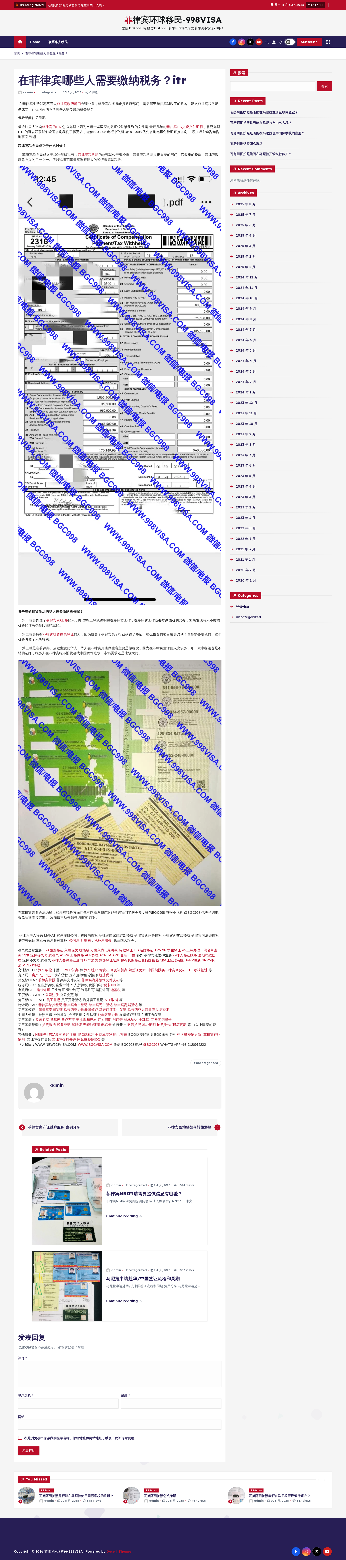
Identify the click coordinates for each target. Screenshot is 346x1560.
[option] (68, 1495)
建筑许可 (43, 990)
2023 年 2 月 (246, 507)
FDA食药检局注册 (62, 1034)
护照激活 (49, 1025)
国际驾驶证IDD (88, 1039)
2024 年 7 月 (246, 330)
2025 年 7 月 (245, 215)
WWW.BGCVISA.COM (95, 1044)
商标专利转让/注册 (113, 1034)
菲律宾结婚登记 (50, 1005)
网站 (21, 1417)
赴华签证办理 (108, 1014)
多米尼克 (42, 1020)
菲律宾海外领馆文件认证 (100, 980)
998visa (242, 607)
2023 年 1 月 (245, 518)
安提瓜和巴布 (86, 1020)
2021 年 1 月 (245, 560)
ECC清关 (91, 960)
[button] (319, 1480)
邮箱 (125, 1396)
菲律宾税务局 (88, 154)
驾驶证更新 (137, 970)
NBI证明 (41, 1034)
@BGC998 (151, 1044)
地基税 (104, 975)
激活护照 (134, 1025)
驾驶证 (104, 970)
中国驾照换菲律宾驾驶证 (167, 970)
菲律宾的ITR (52, 127)
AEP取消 (111, 1000)
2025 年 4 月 (246, 235)
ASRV (64, 955)
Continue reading (122, 1216)
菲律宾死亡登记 (101, 1005)
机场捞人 (86, 950)
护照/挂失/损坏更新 (171, 1025)
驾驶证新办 (118, 970)
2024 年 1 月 (246, 392)
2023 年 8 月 (246, 445)
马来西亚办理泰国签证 (81, 1009)
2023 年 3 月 (245, 497)
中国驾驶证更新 (189, 1034)
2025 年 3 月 (245, 246)
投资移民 (52, 955)
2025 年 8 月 (246, 204)
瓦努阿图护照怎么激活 (246, 143)
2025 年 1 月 (245, 267)
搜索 (241, 73)
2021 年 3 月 (245, 549)
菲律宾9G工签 (57, 620)
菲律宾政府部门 (69, 104)
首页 (17, 53)
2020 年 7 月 (246, 570)
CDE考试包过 (197, 970)
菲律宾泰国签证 (51, 1009)
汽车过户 (91, 970)
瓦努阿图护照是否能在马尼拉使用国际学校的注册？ (267, 133)
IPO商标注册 (88, 1034)
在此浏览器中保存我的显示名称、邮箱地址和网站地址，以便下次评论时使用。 (81, 1438)
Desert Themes (119, 1551)
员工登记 (53, 1000)
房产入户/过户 (42, 975)
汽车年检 (45, 970)
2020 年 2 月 (246, 580)
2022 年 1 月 (245, 539)
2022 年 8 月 (246, 528)
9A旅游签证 (54, 950)
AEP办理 (92, 955)
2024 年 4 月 (246, 361)
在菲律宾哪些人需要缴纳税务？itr (48, 53)
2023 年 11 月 (246, 413)
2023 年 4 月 (246, 486)
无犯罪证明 (91, 1025)
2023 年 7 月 (245, 455)
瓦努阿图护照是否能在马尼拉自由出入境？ (261, 123)
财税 (87, 940)
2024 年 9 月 (246, 309)
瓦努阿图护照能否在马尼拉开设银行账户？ (261, 154)
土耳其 (144, 1020)
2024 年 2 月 (246, 382)
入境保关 (71, 950)
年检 (132, 955)
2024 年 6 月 (246, 340)
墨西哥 (118, 1020)
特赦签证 (126, 950)
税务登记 (64, 1025)
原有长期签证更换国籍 (138, 960)
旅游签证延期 (109, 960)
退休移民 (37, 955)
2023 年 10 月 (246, 424)
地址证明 (149, 1025)
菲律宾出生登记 (75, 1005)
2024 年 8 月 (246, 319)
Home (35, 42)
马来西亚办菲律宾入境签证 (148, 1009)
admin (28, 92)
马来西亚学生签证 (113, 1009)
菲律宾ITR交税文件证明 (184, 127)
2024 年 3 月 (246, 371)
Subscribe (309, 42)
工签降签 (77, 955)
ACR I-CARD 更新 (113, 955)
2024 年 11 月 (246, 288)
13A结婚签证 (143, 950)
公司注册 (76, 940)
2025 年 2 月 (246, 256)
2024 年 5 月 (246, 350)
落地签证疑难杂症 (169, 960)
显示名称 (25, 1396)
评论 (22, 1358)
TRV (157, 950)
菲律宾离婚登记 (126, 1005)
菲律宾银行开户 (64, 1039)
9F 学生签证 (171, 950)
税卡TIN (110, 985)
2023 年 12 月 (246, 403)
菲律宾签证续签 (185, 955)
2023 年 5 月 (245, 476)
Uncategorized (47, 92)
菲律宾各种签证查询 (67, 960)
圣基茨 (55, 1020)
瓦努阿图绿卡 (161, 1020)
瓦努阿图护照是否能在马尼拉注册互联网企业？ (264, 112)
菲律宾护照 (46, 980)
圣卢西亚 (68, 1020)
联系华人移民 (58, 42)
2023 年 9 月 (246, 434)
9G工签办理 (191, 950)
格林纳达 (131, 1020)
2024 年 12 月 (247, 277)
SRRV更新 (193, 960)
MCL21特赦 (31, 965)
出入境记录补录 (106, 950)
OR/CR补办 (69, 970)
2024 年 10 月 (247, 298)
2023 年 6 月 (246, 465)
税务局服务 (103, 940)
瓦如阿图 (105, 1020)
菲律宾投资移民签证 (58, 634)
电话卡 (106, 1025)
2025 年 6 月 (246, 225)
